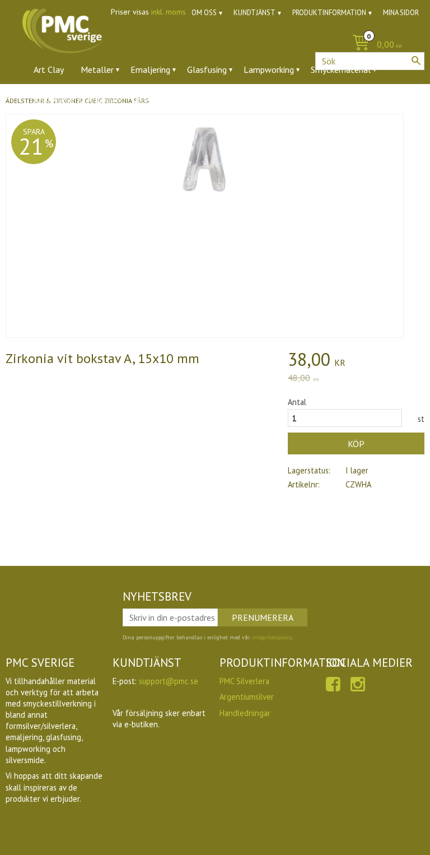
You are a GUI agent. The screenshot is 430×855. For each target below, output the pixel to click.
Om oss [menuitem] (204, 12)
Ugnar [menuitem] (233, 100)
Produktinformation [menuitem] (329, 12)
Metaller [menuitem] (97, 69)
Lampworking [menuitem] (269, 69)
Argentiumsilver (246, 696)
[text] (356, 361)
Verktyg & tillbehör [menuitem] (169, 100)
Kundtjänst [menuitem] (254, 12)
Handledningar (244, 713)
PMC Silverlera (244, 681)
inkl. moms (168, 12)
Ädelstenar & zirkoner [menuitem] (75, 100)
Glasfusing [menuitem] (207, 69)
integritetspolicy (272, 637)
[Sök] (416, 60)
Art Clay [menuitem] (49, 69)
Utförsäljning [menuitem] (285, 100)
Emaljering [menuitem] (150, 69)
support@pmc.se (168, 681)
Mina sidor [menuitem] (401, 12)
